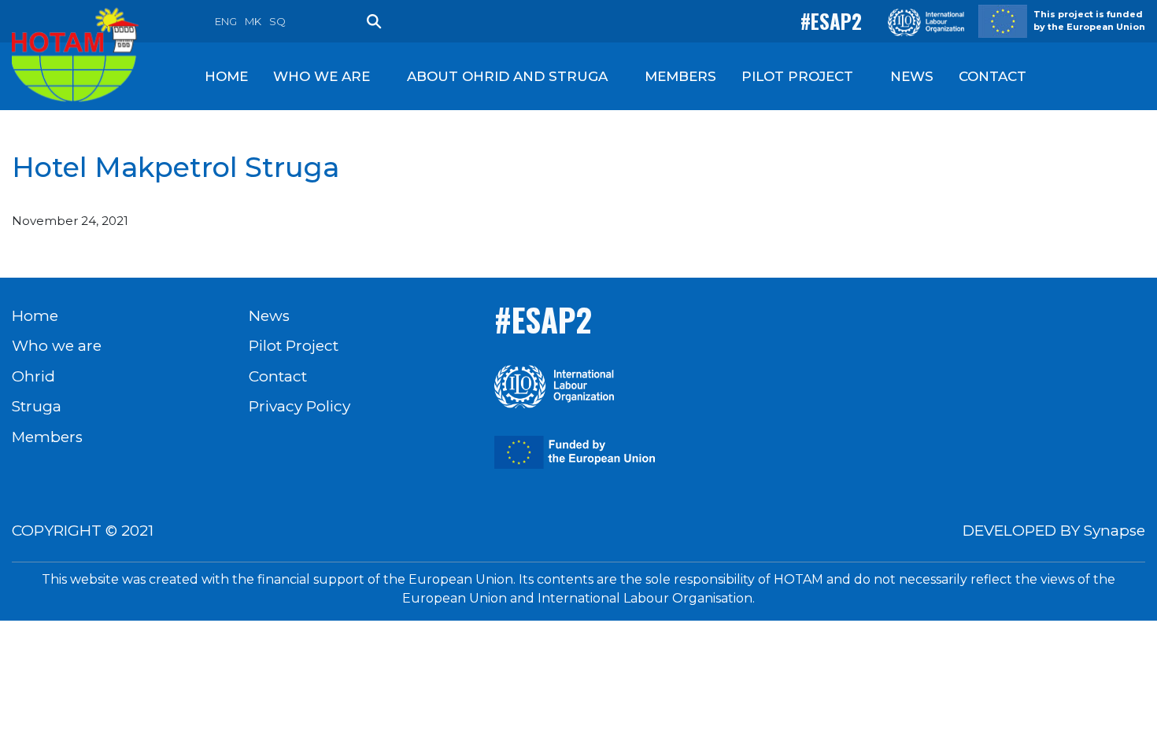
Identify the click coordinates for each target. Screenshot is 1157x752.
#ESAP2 (831, 20)
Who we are (57, 346)
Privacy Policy (299, 406)
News (269, 316)
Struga (36, 406)
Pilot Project (293, 346)
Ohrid (33, 376)
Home (35, 316)
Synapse (1114, 531)
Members (47, 437)
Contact (278, 376)
